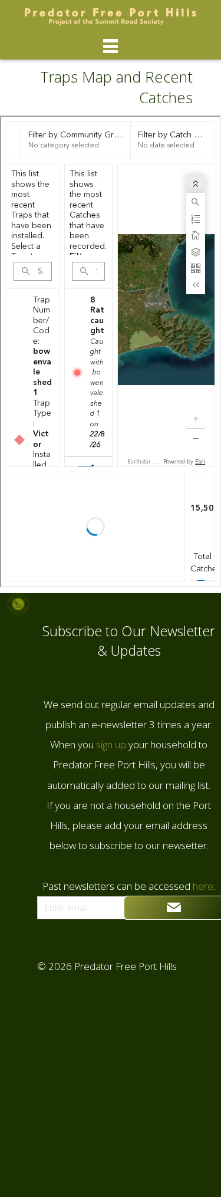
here (201, 886)
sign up (110, 744)
